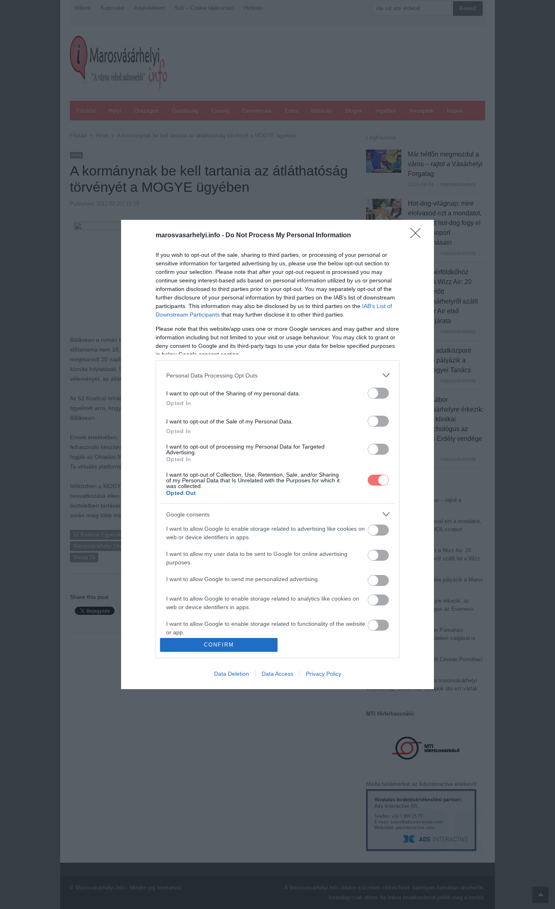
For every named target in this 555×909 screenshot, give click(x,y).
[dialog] (277, 454)
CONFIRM (219, 645)
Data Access (277, 673)
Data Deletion (231, 673)
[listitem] (277, 375)
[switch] (378, 393)
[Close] (418, 235)
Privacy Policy (323, 673)
